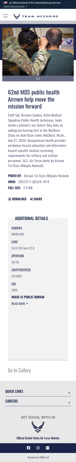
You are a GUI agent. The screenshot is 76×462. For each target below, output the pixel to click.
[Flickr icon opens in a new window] (47, 448)
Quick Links (14, 391)
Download (18, 199)
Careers (11, 401)
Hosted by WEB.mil (38, 457)
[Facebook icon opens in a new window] (28, 448)
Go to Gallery (19, 370)
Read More (18, 304)
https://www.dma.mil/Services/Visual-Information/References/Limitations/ (32, 349)
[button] (16, 6)
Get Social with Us (38, 417)
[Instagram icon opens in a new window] (38, 448)
